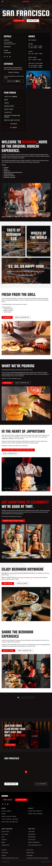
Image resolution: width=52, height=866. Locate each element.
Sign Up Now (10, 744)
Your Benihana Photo (35, 845)
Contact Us (4, 850)
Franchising (5, 845)
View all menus (6, 811)
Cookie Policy (5, 852)
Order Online (32, 20)
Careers (4, 839)
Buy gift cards (8, 650)
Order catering (22, 583)
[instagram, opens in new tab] (5, 57)
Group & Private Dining (9, 816)
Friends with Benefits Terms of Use (10, 858)
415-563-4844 (7, 52)
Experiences (32, 837)
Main (6, 99)
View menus (7, 317)
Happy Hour (8, 109)
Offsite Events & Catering (10, 819)
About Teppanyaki (33, 842)
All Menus (13, 127)
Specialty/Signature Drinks (12, 116)
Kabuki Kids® (9, 106)
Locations (31, 831)
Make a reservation (22, 317)
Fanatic (48, 862)
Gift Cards (5, 834)
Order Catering (13, 72)
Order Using (11, 81)
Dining (4, 813)
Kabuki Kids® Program (35, 813)
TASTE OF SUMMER (10, 96)
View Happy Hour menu (26, 275)
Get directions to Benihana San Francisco (18, 450)
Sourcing (4, 855)
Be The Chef (31, 839)
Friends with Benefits (35, 811)
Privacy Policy (30, 850)
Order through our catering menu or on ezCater (27, 577)
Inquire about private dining (13, 520)
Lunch (6, 103)
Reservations (19, 20)
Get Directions (7, 46)
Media (3, 842)
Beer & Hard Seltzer (12, 120)
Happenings (31, 834)
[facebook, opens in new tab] (7, 57)
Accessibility (30, 855)
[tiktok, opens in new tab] (10, 57)
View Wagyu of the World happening (38, 249)
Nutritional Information (10, 821)
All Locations (41, 784)
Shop (3, 837)
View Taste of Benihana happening (13, 252)
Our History (5, 831)
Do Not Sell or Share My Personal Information (37, 858)
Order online (7, 583)
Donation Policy (30, 852)
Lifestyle (8, 112)
